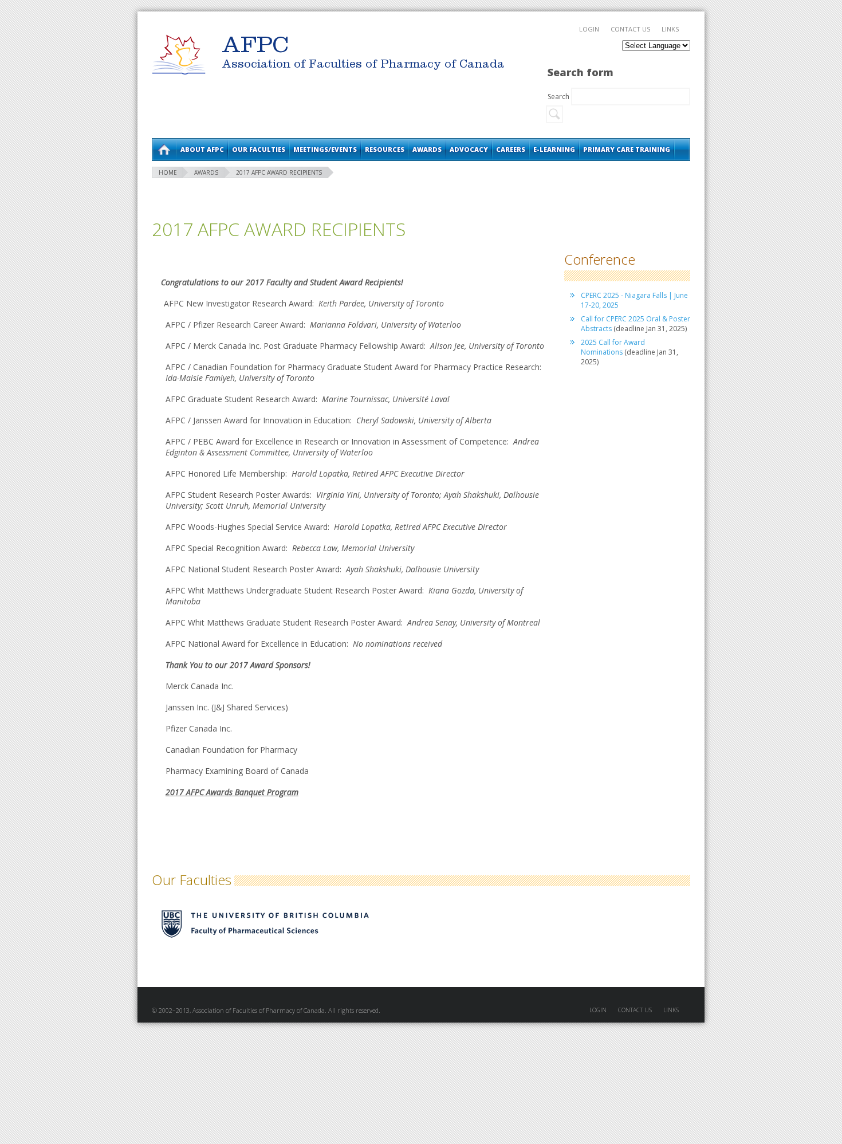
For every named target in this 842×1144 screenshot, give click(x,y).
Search (559, 96)
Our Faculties (258, 149)
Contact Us (630, 29)
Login (589, 29)
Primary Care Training (626, 149)
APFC (179, 54)
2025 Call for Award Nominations (613, 347)
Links (670, 29)
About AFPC (202, 149)
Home (164, 149)
